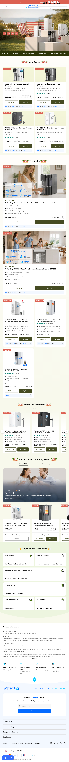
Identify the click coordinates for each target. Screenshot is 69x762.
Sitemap (37, 743)
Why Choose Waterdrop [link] (58, 53)
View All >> (34, 408)
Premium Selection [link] (28, 53)
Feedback (28, 743)
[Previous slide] (3, 432)
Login (6, 106)
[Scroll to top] (34, 679)
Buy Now (25, 102)
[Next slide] (66, 432)
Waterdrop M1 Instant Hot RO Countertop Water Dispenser (44, 524)
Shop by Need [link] (42, 53)
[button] (2, 6)
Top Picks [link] (15, 53)
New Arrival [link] (4, 53)
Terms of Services (17, 743)
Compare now (9, 498)
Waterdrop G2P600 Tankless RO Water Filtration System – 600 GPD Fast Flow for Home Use (16, 524)
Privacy (5, 743)
